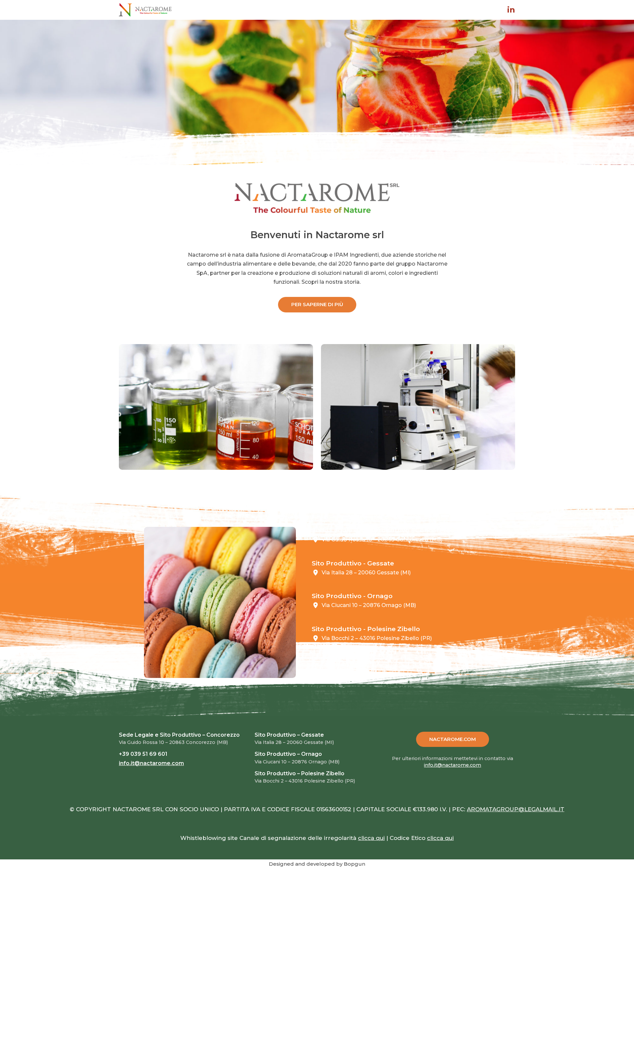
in (511, 10)
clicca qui (371, 838)
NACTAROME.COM (452, 739)
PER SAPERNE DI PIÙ (317, 304)
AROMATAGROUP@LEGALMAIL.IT (515, 809)
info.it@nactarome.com (353, 671)
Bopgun (354, 864)
